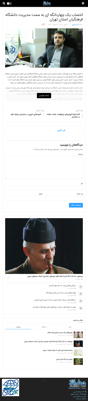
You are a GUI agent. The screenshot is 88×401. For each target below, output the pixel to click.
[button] (44, 381)
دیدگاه (80, 154)
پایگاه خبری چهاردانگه (79, 393)
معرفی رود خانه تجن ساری (64, 359)
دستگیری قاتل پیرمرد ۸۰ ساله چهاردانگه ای (62, 285)
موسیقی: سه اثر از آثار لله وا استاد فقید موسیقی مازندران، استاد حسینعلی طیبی (55, 276)
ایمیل (40, 194)
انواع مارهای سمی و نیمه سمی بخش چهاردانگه (61, 292)
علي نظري (75, 24)
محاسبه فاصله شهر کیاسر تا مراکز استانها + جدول (58, 350)
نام (82, 183)
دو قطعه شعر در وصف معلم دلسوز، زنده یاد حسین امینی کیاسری (55, 300)
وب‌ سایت (80, 194)
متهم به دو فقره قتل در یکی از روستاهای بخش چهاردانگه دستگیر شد (54, 307)
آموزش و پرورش (69, 99)
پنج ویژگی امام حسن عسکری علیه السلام (60, 332)
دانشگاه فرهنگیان (57, 99)
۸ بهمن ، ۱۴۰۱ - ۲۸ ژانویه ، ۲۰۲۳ (58, 24)
